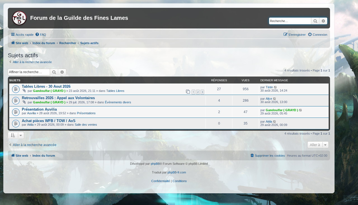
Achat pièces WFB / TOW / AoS (49, 121)
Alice (269, 98)
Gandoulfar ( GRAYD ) (49, 90)
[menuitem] (40, 34)
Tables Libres (115, 90)
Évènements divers (118, 102)
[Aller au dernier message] (275, 87)
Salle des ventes (86, 124)
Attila (30, 124)
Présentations (86, 113)
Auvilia (31, 113)
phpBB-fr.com (177, 172)
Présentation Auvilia (39, 109)
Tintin (269, 87)
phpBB (155, 163)
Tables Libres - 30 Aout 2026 (46, 86)
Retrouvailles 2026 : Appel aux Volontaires (58, 98)
